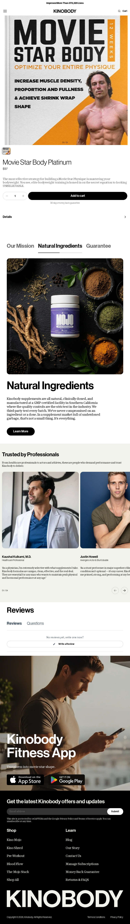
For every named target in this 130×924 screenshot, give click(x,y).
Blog (69, 840)
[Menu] (5, 11)
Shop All (13, 880)
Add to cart (78, 196)
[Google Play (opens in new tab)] (66, 779)
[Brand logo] (65, 11)
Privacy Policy (116, 917)
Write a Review (66, 645)
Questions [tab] (35, 623)
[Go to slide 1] (6, 151)
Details (7, 217)
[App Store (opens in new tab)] (25, 779)
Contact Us (73, 856)
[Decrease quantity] (7, 196)
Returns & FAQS (77, 880)
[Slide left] (115, 590)
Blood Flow (15, 864)
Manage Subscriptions (82, 864)
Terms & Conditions (96, 917)
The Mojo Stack (18, 872)
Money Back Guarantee (82, 872)
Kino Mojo (14, 840)
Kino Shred (15, 848)
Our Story (73, 848)
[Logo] (65, 898)
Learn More (20, 431)
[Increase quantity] (23, 196)
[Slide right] (124, 590)
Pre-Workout (16, 856)
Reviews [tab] (14, 623)
